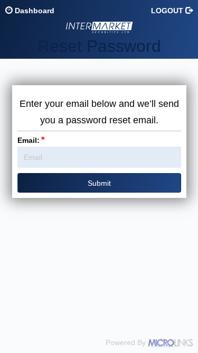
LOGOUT (168, 10)
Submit (99, 183)
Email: (31, 140)
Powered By (127, 342)
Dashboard (33, 10)
